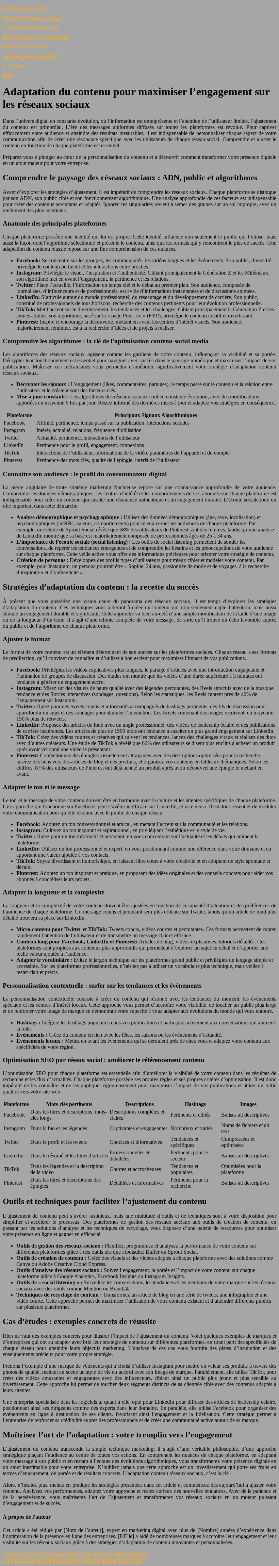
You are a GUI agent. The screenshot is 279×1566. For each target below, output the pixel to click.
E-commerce (16, 65)
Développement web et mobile (35, 37)
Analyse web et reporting (30, 56)
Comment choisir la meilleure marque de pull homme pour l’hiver (73, 1560)
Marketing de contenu (26, 46)
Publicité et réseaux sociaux (32, 18)
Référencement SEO (25, 8)
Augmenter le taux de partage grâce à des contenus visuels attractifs (75, 1554)
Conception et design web (31, 27)
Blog (8, 75)
